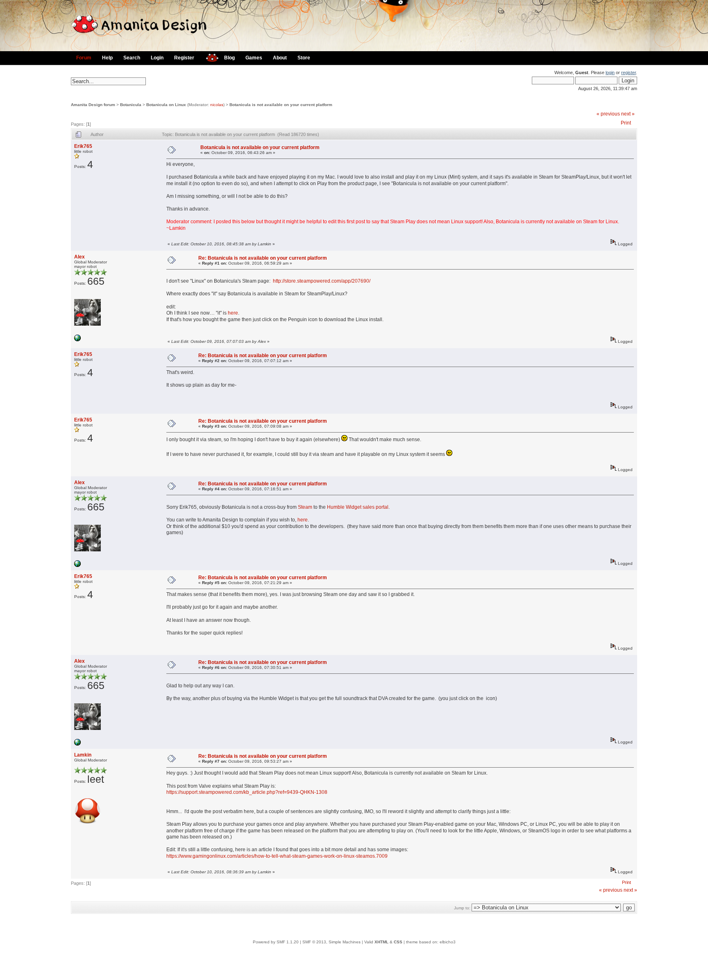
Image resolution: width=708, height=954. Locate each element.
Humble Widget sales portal (357, 507)
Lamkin (82, 755)
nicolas (216, 104)
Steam (305, 507)
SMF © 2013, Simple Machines (331, 942)
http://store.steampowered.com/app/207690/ (321, 281)
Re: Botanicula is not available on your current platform (262, 258)
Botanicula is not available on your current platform (280, 104)
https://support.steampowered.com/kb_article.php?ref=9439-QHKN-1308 (246, 792)
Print (626, 123)
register (628, 72)
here (233, 313)
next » (628, 114)
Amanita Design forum (93, 104)
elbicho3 (448, 942)
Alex (79, 257)
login (610, 72)
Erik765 (83, 146)
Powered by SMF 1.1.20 (276, 942)
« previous (608, 114)
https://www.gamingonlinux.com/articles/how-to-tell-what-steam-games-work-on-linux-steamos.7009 (277, 856)
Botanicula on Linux (166, 104)
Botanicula (130, 104)
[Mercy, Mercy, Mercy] (77, 340)
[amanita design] (209, 56)
